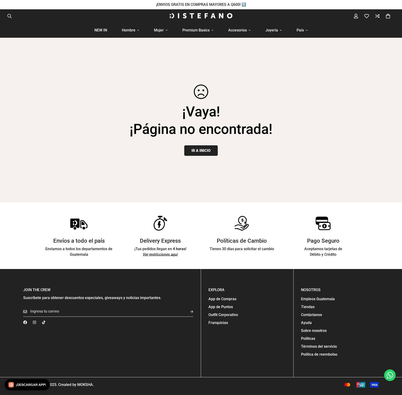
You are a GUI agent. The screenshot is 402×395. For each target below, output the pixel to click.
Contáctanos (311, 315)
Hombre (128, 30)
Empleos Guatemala (318, 299)
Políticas (308, 338)
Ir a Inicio (201, 150)
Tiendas (308, 307)
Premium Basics (196, 30)
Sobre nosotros (314, 330)
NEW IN (100, 30)
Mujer (159, 30)
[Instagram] (34, 322)
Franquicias (218, 322)
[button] (388, 16)
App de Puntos (220, 307)
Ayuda (306, 322)
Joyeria (271, 30)
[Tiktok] (44, 322)
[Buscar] (9, 16)
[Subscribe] (188, 311)
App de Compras (222, 299)
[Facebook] (25, 322)
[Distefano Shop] (201, 16)
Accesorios (237, 30)
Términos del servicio (319, 346)
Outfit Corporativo (223, 315)
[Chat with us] (390, 375)
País (300, 30)
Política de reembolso (319, 354)
